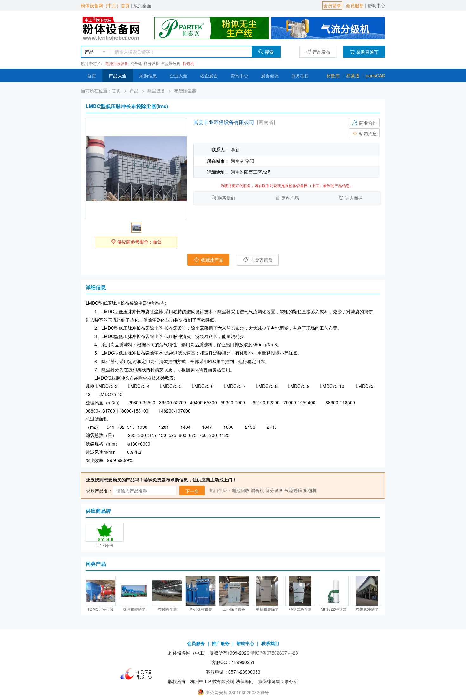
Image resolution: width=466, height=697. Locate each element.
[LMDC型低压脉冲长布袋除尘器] (136, 168)
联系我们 (226, 198)
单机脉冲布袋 (200, 609)
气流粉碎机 (170, 63)
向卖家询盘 (261, 260)
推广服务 (221, 643)
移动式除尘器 (300, 609)
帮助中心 (376, 5)
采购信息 (148, 75)
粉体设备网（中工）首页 (105, 5)
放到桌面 (142, 5)
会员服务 (355, 5)
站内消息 (367, 133)
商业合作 (367, 123)
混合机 (136, 63)
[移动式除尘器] (300, 591)
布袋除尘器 (185, 90)
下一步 (192, 491)
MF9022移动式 (333, 609)
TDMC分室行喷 (100, 609)
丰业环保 (104, 545)
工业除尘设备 (234, 609)
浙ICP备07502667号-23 (274, 652)
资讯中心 (239, 75)
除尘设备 (156, 90)
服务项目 (300, 75)
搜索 (269, 52)
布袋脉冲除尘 (367, 609)
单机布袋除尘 (267, 609)
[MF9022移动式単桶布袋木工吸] (334, 591)
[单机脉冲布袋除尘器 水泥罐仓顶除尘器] (200, 591)
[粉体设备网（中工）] (112, 27)
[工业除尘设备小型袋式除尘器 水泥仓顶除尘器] (234, 591)
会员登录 (332, 5)
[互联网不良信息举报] (138, 673)
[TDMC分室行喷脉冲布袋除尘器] (101, 591)
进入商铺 (354, 198)
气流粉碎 (293, 490)
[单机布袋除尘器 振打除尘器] (267, 591)
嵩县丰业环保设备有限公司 (223, 122)
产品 (134, 90)
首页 (91, 75)
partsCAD (375, 75)
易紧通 (352, 75)
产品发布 (321, 52)
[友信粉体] (328, 27)
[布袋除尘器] (167, 591)
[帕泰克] (211, 27)
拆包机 (188, 63)
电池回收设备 (116, 63)
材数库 (333, 75)
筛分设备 (151, 63)
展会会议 (270, 75)
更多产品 (290, 198)
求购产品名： (99, 490)
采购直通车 (367, 52)
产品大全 (117, 75)
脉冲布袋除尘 (134, 609)
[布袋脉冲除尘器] (367, 591)
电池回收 (240, 490)
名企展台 (209, 75)
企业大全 (178, 75)
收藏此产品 (211, 260)
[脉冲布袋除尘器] (134, 591)
